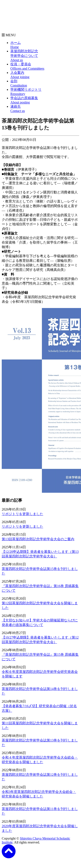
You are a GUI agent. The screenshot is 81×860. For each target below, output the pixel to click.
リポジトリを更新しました (22, 514)
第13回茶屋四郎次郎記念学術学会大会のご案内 (38, 539)
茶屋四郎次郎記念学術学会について (24, 55)
